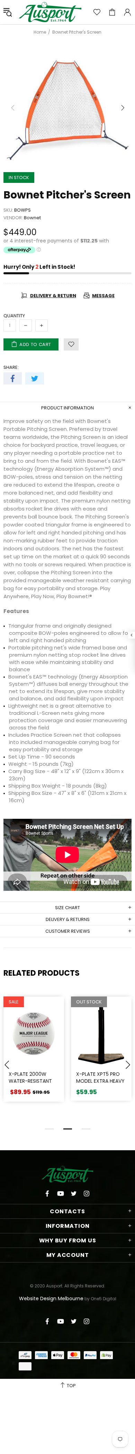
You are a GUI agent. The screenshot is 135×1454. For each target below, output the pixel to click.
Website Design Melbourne (51, 1298)
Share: (11, 367)
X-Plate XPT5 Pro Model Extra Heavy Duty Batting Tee (100, 1081)
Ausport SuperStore (50, 12)
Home (40, 32)
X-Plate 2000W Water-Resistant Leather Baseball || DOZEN (31, 1084)
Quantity (14, 316)
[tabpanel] (33, 1054)
